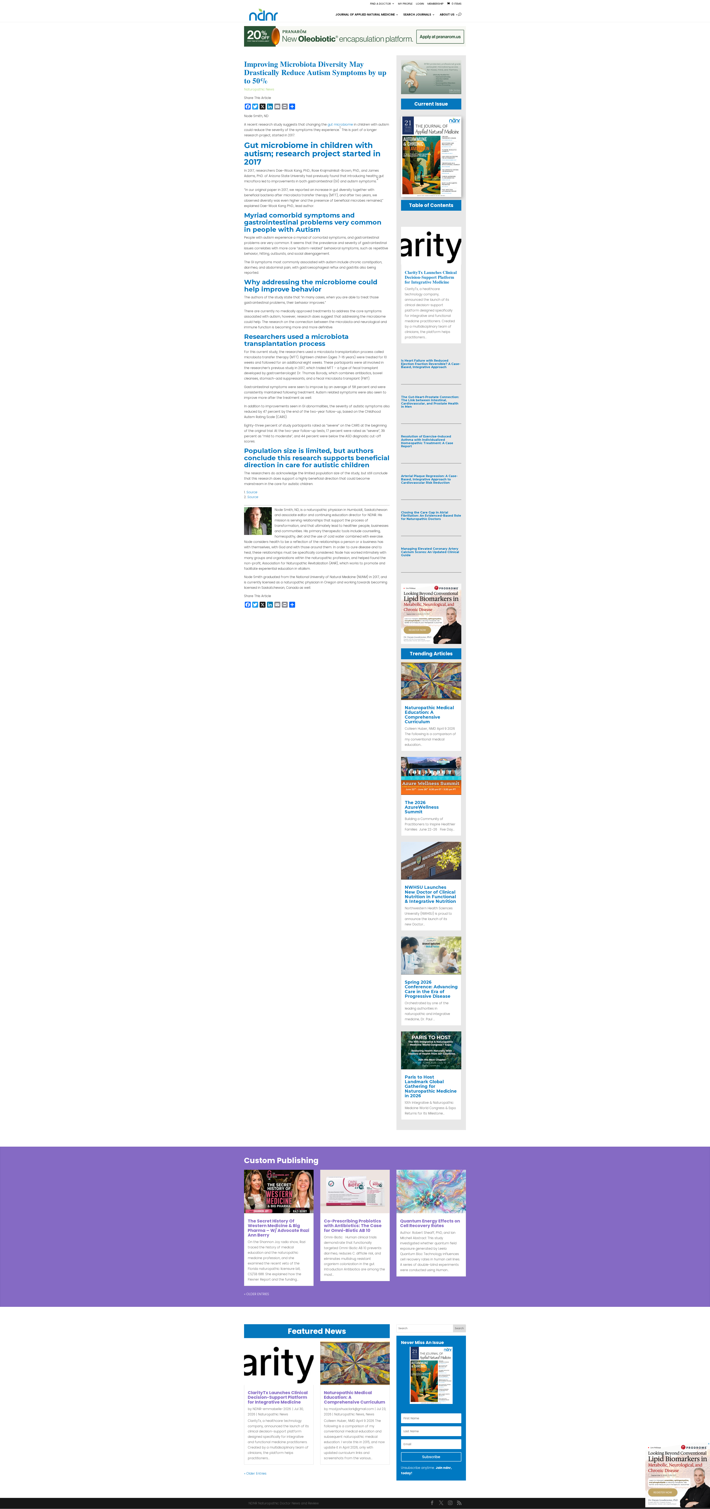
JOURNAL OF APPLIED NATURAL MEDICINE (365, 15)
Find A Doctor (380, 4)
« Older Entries (256, 1294)
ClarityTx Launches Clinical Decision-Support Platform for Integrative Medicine (431, 277)
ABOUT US (447, 15)
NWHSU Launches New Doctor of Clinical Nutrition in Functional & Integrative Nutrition (430, 894)
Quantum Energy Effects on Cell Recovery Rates (430, 1223)
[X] (441, 1503)
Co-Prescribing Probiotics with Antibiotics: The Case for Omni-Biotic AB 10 (353, 1225)
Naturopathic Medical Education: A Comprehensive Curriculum (429, 714)
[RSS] (459, 1503)
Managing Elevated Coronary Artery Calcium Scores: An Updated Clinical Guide (430, 552)
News (370, 1414)
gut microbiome (340, 124)
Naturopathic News (259, 89)
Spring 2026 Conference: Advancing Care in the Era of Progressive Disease (431, 989)
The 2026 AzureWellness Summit (422, 807)
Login (420, 4)
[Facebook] (432, 1503)
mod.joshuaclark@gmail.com (351, 1409)
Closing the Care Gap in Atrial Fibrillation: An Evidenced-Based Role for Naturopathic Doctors (431, 516)
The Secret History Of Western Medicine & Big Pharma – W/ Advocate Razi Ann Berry (278, 1228)
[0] (431, 93)
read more (417, 375)
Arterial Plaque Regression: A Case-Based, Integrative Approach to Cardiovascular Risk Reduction (429, 479)
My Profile (405, 4)
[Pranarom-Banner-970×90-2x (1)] (355, 45)
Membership (435, 4)
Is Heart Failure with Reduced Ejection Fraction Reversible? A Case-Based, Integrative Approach (430, 364)
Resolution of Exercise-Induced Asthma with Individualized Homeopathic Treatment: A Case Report (427, 441)
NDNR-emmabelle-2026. (272, 1409)
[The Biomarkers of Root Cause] (431, 643)
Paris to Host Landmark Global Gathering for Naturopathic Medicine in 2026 (431, 1086)
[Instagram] (450, 1503)
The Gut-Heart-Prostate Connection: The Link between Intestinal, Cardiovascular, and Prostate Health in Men (430, 402)
